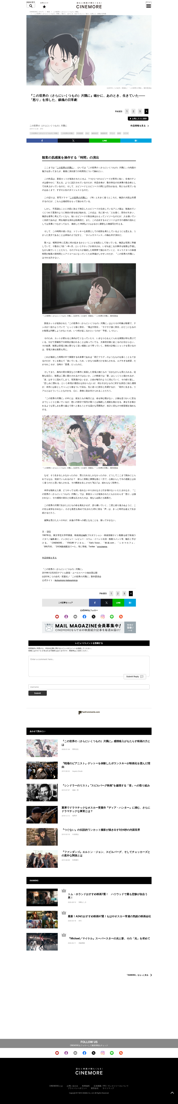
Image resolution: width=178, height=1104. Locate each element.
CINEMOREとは (56, 1086)
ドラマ (126, 133)
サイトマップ (108, 1088)
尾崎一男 (75, 790)
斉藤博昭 (82, 943)
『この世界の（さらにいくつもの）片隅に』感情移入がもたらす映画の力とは (106, 743)
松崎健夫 (75, 860)
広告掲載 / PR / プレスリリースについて (111, 1086)
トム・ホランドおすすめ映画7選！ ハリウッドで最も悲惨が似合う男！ (108, 896)
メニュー (149, 4)
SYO (41, 129)
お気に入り (44, 5)
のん (87, 133)
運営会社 (95, 1088)
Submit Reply (132, 676)
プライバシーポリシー (77, 1088)
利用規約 (31, 648)
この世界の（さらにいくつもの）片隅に (66, 12)
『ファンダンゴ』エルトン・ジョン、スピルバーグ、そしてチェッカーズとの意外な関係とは (106, 853)
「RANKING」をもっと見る (137, 975)
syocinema (102, 546)
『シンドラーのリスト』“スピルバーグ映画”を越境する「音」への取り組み (106, 785)
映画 (48, 12)
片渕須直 (80, 133)
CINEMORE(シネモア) (37, 12)
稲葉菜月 (104, 133)
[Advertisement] (89, 966)
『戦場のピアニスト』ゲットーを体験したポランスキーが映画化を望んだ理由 (106, 765)
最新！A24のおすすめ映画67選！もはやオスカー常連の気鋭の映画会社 (109, 916)
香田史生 (75, 749)
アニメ (112, 133)
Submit (37, 693)
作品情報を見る (138, 125)
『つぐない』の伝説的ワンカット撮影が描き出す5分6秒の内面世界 (101, 829)
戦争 (119, 133)
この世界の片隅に (67, 133)
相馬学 (74, 816)
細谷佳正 (95, 133)
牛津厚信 (75, 834)
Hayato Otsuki (77, 771)
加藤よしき (82, 902)
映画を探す (30, 4)
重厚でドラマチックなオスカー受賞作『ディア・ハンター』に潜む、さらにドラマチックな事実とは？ (106, 809)
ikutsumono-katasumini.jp (66, 580)
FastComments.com (91, 712)
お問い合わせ (72, 1086)
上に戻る (172, 1093)
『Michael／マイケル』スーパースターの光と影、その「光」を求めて (109, 938)
